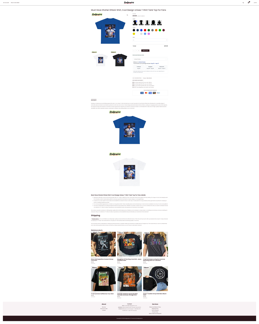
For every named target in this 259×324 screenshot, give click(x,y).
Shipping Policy (155, 308)
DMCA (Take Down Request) (155, 313)
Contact (104, 310)
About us (104, 307)
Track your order (104, 308)
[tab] (93, 100)
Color (134, 27)
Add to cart (145, 50)
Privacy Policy (155, 312)
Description (93, 100)
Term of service (155, 310)
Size (134, 37)
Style (134, 19)
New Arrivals (149, 78)
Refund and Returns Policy (155, 307)
